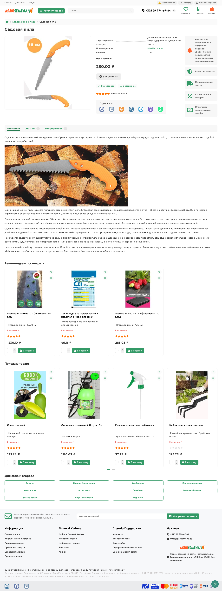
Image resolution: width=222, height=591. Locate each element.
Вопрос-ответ (55, 128)
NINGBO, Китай (155, 48)
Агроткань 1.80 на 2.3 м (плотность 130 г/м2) (137, 315)
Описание (13, 128)
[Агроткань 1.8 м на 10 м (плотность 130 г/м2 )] (30, 289)
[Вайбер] (150, 109)
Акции (32, 2)
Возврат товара (121, 538)
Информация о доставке (18, 538)
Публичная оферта (15, 547)
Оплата (8, 2)
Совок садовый (16, 425)
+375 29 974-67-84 (158, 10)
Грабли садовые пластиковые (186, 425)
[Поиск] (130, 10)
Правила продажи (14, 543)
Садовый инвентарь (23, 21)
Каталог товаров (53, 10)
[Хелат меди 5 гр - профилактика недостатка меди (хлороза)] (84, 289)
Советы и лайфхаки (15, 551)
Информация (14, 528)
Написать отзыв (118, 93)
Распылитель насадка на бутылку (134, 425)
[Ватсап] (160, 109)
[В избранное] (51, 272)
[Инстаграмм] (131, 109)
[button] (5, 417)
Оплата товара (12, 534)
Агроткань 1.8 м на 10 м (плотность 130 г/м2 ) (29, 315)
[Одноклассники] (121, 109)
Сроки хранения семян (125, 551)
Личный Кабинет (71, 528)
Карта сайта (119, 543)
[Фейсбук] (101, 109)
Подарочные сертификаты (127, 547)
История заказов (68, 538)
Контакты (118, 534)
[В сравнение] (51, 278)
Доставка (20, 2)
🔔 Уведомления (166, 2)
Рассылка (64, 547)
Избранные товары (69, 543)
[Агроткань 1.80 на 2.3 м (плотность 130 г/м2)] (138, 289)
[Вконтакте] (111, 109)
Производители (13, 556)
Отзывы (32, 128)
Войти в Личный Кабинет (72, 534)
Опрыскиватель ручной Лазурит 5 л (81, 425)
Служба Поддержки (127, 528)
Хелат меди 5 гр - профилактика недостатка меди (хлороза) (79, 315)
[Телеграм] (140, 109)
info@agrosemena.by (181, 538)
